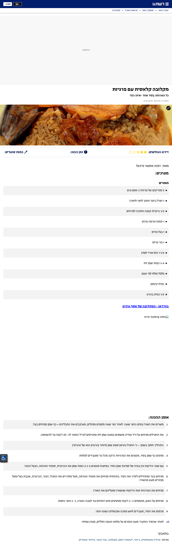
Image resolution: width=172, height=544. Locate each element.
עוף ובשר (101, 540)
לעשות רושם (125, 540)
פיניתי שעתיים (87, 540)
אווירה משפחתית (151, 540)
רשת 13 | (164, 101)
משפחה (112, 540)
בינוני (137, 540)
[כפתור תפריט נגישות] (3, 457)
